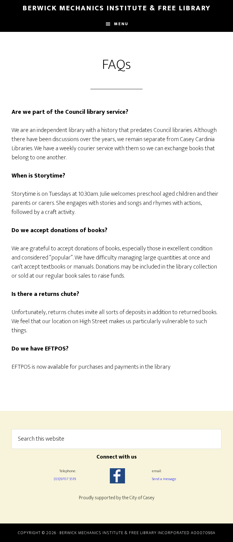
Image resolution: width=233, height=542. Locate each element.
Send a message (164, 479)
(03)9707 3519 (65, 479)
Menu (121, 23)
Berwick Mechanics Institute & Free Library (116, 8)
